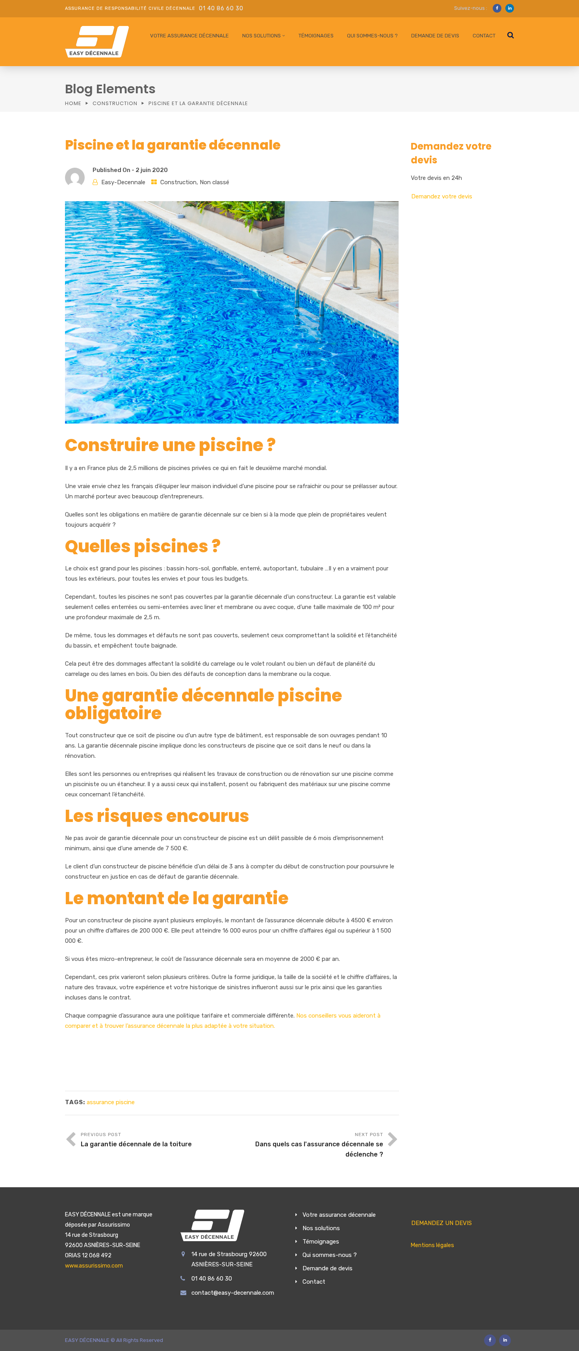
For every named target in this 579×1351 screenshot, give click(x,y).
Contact (484, 36)
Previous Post (136, 1140)
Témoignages (316, 36)
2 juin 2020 (151, 170)
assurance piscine (111, 1102)
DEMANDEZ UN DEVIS (441, 1223)
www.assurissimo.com (94, 1265)
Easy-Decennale (123, 182)
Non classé (214, 182)
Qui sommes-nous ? (372, 36)
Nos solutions (261, 36)
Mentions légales (432, 1245)
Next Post (319, 1145)
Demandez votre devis (441, 196)
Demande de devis (435, 36)
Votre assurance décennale (189, 36)
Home (73, 103)
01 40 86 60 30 (221, 8)
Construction (115, 103)
